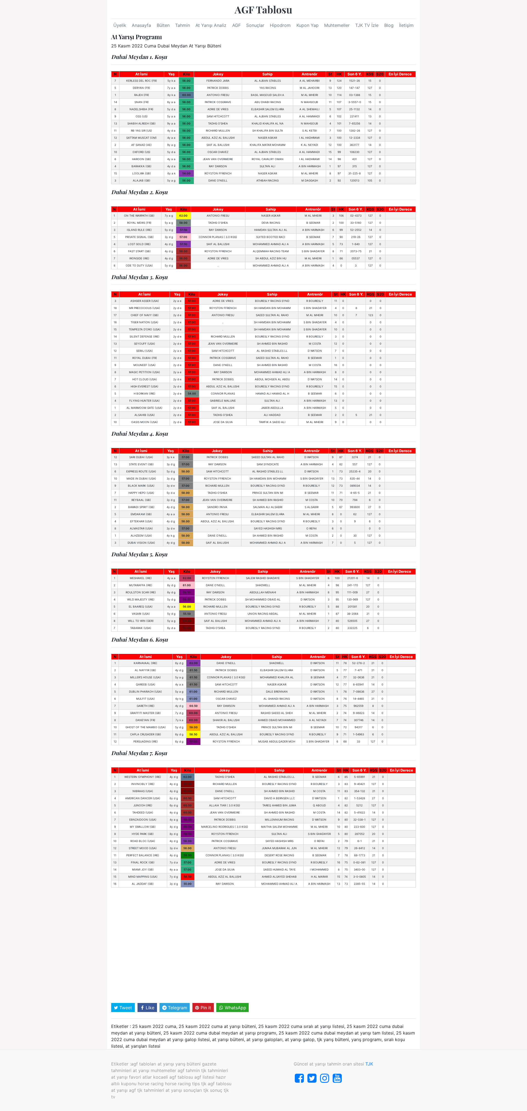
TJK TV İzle (367, 25)
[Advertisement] (263, 946)
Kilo (186, 74)
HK (339, 74)
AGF (236, 25)
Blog (389, 25)
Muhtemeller (337, 25)
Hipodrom (280, 25)
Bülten (163, 25)
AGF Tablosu (263, 9)
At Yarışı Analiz (210, 25)
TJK (369, 1064)
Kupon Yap (307, 25)
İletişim (406, 25)
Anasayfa (141, 25)
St (330, 74)
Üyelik (119, 25)
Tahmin (182, 25)
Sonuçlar (255, 25)
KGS (370, 74)
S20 (379, 74)
